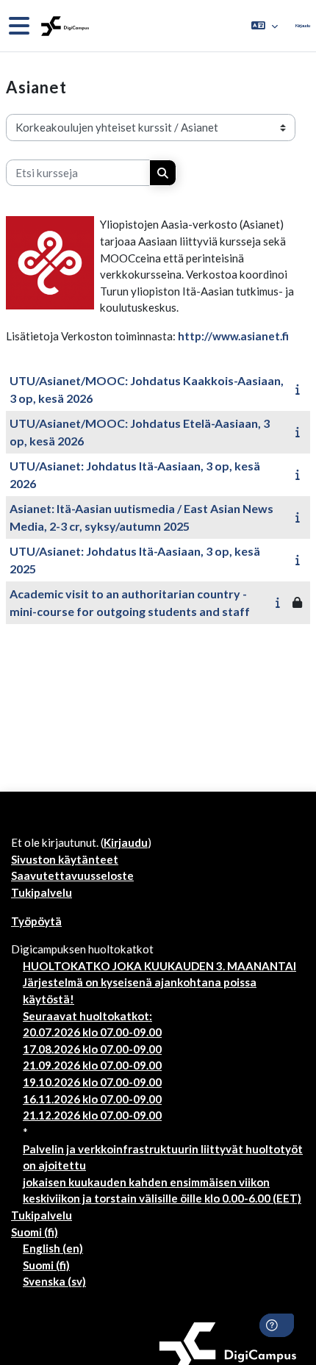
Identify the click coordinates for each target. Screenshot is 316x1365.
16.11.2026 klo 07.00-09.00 (92, 1099)
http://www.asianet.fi (233, 336)
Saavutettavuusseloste (72, 875)
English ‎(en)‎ (53, 1248)
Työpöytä (36, 921)
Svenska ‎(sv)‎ (54, 1281)
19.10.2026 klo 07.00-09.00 (92, 1082)
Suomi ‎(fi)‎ (34, 1232)
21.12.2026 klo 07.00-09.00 (92, 1115)
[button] (264, 25)
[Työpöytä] (63, 26)
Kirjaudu (302, 25)
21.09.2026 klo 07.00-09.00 (92, 1065)
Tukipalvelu (41, 892)
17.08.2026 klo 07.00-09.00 (92, 1049)
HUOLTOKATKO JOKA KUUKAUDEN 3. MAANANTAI (159, 965)
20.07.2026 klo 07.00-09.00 (92, 1032)
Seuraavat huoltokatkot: (87, 1015)
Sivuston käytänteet (64, 859)
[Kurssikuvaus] (300, 388)
